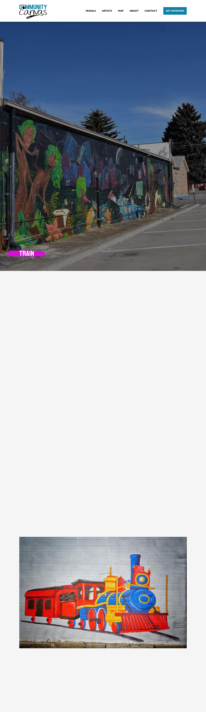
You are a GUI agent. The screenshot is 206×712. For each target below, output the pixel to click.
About (134, 10)
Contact (151, 10)
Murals (91, 10)
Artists (107, 10)
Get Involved (175, 10)
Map (121, 10)
